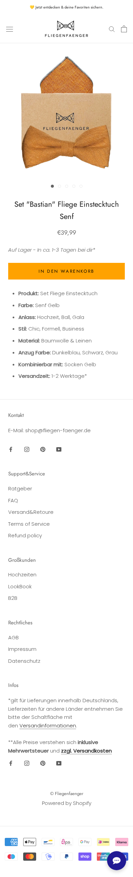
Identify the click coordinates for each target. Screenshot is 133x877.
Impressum (22, 649)
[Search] (112, 29)
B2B (12, 598)
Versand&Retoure (31, 512)
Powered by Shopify (66, 803)
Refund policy (25, 535)
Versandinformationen (47, 725)
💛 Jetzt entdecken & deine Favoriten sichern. (66, 7)
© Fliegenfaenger (66, 793)
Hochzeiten (22, 574)
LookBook (20, 586)
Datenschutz (24, 660)
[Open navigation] (9, 29)
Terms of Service (29, 523)
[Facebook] (10, 449)
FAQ (13, 500)
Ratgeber (20, 488)
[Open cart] (124, 29)
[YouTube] (58, 449)
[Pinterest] (42, 449)
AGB (13, 637)
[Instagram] (26, 449)
